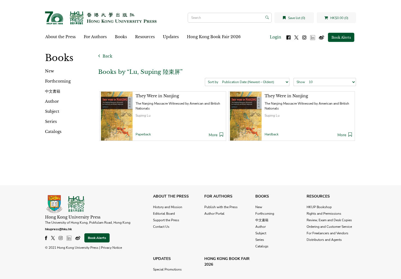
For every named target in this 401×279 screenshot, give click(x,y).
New (49, 71)
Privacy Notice (111, 247)
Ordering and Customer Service (329, 227)
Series (51, 121)
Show (301, 82)
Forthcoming (58, 81)
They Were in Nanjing (157, 95)
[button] (221, 135)
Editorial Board (164, 213)
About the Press (60, 36)
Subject (52, 111)
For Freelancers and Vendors (327, 233)
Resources (145, 36)
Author (52, 101)
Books (121, 36)
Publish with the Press (221, 207)
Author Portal (214, 213)
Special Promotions (167, 269)
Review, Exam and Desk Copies (329, 220)
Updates (171, 36)
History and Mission (167, 207)
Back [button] (106, 56)
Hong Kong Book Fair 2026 (214, 36)
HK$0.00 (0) (339, 18)
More (213, 135)
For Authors (95, 36)
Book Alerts (341, 37)
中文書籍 (52, 91)
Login (275, 37)
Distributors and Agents (324, 240)
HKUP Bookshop (319, 207)
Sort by (213, 82)
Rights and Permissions (324, 213)
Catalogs (53, 131)
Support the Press (166, 220)
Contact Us (161, 227)
